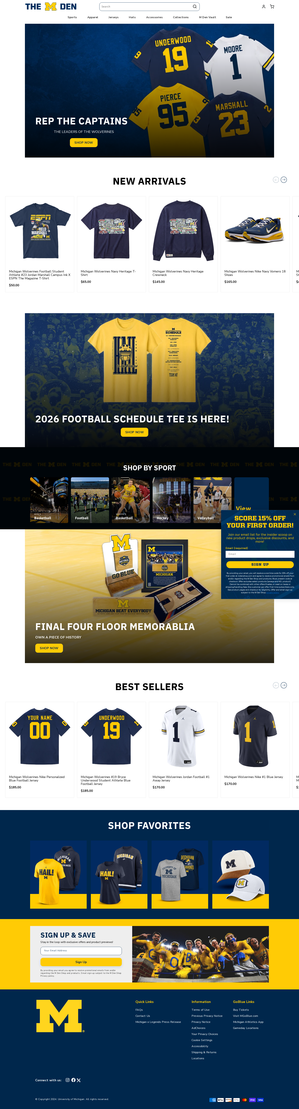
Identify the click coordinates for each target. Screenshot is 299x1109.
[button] (272, 7)
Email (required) (237, 548)
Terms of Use (201, 1010)
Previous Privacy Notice (207, 1016)
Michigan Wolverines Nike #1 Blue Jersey (253, 777)
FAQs (139, 1010)
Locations (198, 1058)
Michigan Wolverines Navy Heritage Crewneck (178, 273)
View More (251, 512)
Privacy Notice (201, 1022)
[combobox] (149, 7)
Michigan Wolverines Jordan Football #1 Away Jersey (181, 778)
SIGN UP (260, 565)
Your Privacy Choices (205, 1034)
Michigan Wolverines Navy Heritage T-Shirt (108, 273)
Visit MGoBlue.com (245, 1016)
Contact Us (142, 1016)
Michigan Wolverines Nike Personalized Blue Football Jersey (37, 778)
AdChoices (198, 1028)
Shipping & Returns (204, 1052)
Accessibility (200, 1046)
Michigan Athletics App (248, 1022)
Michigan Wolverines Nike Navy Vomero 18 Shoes (255, 273)
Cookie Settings (202, 1040)
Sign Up (81, 962)
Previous (276, 180)
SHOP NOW (83, 143)
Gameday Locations (246, 1028)
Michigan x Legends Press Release (158, 1022)
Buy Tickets (241, 1010)
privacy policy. (272, 593)
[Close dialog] (294, 514)
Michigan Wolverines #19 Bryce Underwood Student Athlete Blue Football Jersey (105, 780)
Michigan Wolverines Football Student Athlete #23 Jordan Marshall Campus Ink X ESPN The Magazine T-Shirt (39, 275)
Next (284, 180)
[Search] (194, 6)
